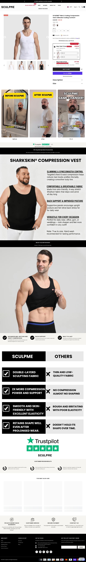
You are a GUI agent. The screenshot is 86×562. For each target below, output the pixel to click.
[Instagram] (40, 552)
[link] (43, 197)
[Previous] (24, 1)
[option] (26, 37)
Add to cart (66, 69)
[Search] (79, 7)
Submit (81, 547)
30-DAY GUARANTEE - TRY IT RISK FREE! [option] (43, 1)
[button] (5, 37)
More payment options (67, 76)
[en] (68, 7)
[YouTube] (51, 552)
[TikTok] (47, 552)
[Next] (61, 1)
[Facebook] (36, 552)
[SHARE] (81, 69)
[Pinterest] (44, 552)
